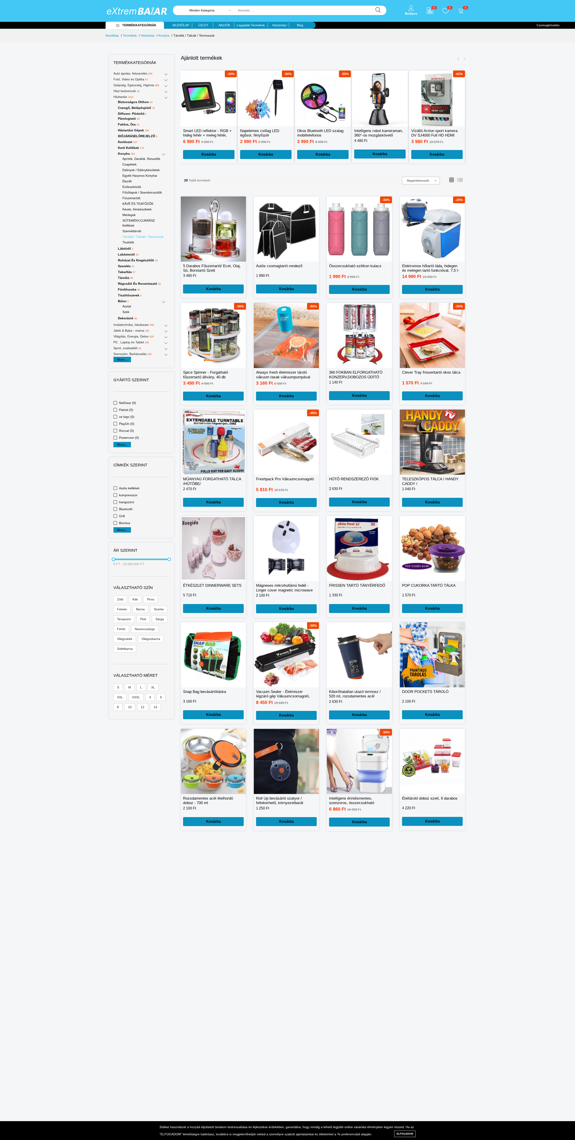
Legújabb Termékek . (252, 25)
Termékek (130, 35)
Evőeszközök (131, 187)
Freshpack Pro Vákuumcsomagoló (285, 479)
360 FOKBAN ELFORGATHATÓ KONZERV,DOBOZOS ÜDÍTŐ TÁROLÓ (356, 374)
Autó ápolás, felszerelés (132, 73)
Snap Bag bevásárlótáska (204, 692)
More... (122, 359)
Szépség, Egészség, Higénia (136, 85)
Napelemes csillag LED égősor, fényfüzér (259, 133)
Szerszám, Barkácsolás (132, 354)
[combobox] (421, 180)
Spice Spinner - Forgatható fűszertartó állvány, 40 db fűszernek (205, 374)
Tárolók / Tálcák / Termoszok (143, 236)
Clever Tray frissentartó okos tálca (431, 372)
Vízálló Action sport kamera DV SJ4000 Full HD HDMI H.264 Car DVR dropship (434, 133)
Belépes (411, 13)
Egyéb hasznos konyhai (139, 175)
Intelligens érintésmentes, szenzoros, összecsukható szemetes (351, 800)
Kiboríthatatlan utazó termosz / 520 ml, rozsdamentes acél (355, 694)
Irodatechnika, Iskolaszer (133, 324)
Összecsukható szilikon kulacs (355, 266)
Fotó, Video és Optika (130, 79)
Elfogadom (405, 1133)
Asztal (126, 306)
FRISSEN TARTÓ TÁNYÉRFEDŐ (357, 585)
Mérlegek (129, 215)
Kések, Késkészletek (137, 209)
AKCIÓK (224, 25)
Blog (300, 25)
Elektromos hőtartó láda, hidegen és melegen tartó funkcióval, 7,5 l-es (430, 268)
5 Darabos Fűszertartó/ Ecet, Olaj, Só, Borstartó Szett (212, 268)
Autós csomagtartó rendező (279, 266)
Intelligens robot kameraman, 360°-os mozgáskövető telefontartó (378, 133)
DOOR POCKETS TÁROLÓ (425, 692)
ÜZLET (203, 25)
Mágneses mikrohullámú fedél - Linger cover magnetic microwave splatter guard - (284, 588)
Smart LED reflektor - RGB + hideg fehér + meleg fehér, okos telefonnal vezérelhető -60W (207, 133)
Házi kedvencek (126, 91)
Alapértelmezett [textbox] (418, 180)
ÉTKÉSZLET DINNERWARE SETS (212, 585)
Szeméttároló (131, 231)
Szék (125, 312)
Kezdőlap (112, 35)
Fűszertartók (131, 198)
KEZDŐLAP (180, 25)
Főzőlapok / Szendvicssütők (142, 192)
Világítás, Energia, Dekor (133, 336)
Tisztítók (128, 242)
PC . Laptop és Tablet (131, 342)
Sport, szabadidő (127, 348)
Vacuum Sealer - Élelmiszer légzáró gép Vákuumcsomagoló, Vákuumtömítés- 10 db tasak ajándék (283, 694)
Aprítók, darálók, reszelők (141, 159)
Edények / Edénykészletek (141, 170)
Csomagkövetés (548, 25)
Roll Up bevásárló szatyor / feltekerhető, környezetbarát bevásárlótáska (279, 800)
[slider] (113, 559)
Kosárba (208, 154)
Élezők (127, 181)
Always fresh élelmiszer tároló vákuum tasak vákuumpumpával (283, 374)
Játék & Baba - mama (131, 330)
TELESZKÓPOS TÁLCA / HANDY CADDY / (430, 481)
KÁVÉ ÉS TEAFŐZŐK (137, 203)
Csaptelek (129, 164)
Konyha (164, 35)
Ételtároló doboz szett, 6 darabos (430, 798)
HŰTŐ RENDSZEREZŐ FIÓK (354, 479)
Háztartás (279, 25)
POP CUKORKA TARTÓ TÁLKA (429, 585)
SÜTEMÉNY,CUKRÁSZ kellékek (138, 223)
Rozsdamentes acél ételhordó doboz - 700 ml (208, 800)
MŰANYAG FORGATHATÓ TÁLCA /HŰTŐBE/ (212, 481)
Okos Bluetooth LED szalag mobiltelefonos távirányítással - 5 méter (320, 133)
